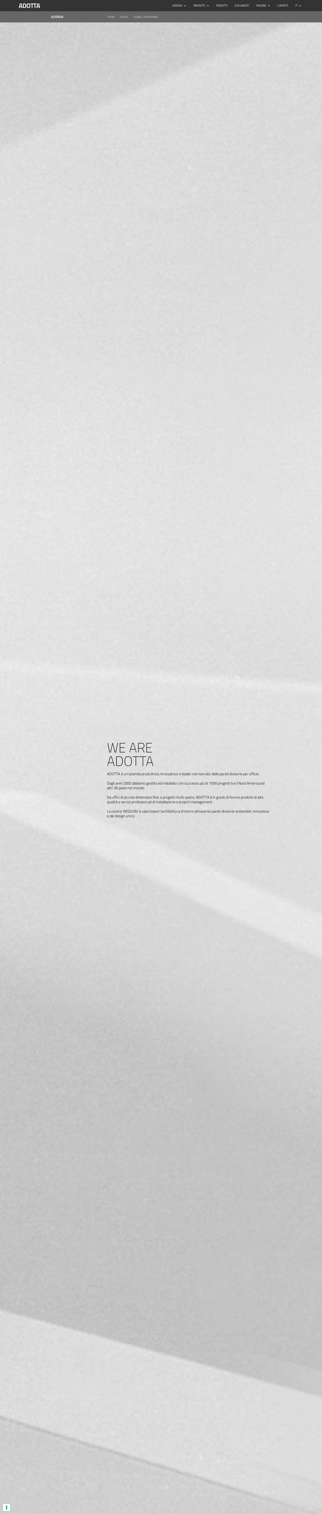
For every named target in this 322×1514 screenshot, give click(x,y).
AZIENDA (177, 5)
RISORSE (261, 5)
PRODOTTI (199, 5)
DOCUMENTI (242, 5)
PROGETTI (221, 5)
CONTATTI (282, 5)
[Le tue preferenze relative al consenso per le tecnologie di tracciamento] (6, 1507)
